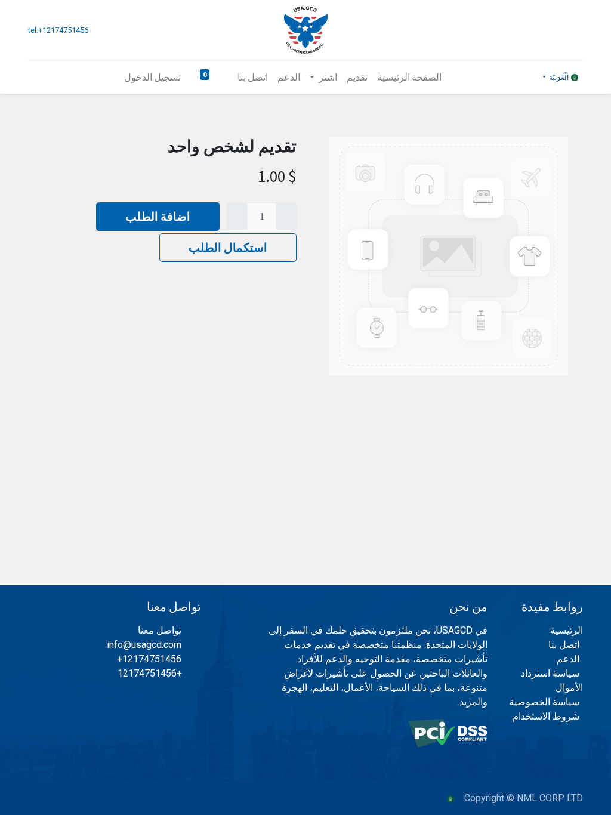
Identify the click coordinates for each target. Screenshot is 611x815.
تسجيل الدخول (152, 77)
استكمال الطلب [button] (228, 247)
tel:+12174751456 (58, 30)
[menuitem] (409, 77)
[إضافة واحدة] (237, 216)
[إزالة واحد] (286, 216)
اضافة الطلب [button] (157, 216)
